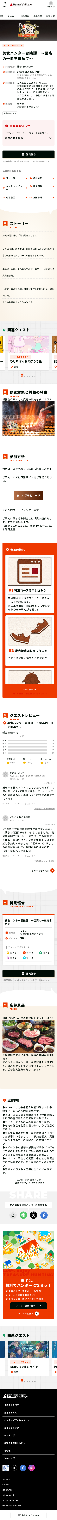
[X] (33, 1215)
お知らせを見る (14, 138)
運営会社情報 (7, 1490)
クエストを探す (11, 1405)
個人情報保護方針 (8, 1495)
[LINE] (23, 1215)
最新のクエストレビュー (16, 1443)
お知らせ (50, 15)
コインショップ (11, 1427)
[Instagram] (31, 1468)
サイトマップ (7, 1479)
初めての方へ (10, 1412)
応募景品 (37, 15)
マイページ (9, 1458)
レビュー (12, 15)
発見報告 (25, 15)
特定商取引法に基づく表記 (11, 1506)
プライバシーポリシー (10, 1500)
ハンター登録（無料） (27, 1305)
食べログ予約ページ (28, 495)
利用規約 (5, 1484)
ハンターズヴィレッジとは (17, 1420)
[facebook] (44, 1215)
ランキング (9, 1435)
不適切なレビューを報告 (44, 808)
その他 (7, 1450)
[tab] (24, 376)
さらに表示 (28, 689)
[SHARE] (13, 1215)
